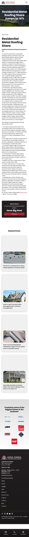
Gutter (3, 484)
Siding (3, 481)
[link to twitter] (12, 514)
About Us (3, 492)
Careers (3, 500)
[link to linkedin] (7, 514)
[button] (26, 2)
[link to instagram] (5, 514)
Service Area (5, 495)
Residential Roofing (6, 475)
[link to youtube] (10, 514)
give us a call (23, 192)
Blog (2, 503)
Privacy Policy (10, 518)
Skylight (3, 486)
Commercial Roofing (7, 478)
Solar (2, 489)
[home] (9, 2)
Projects (3, 498)
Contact (3, 506)
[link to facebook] (2, 514)
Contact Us (14, 214)
